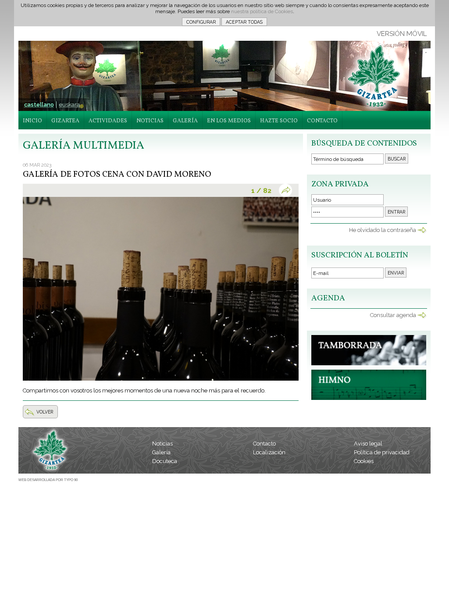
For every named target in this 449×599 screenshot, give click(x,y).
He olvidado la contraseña (382, 230)
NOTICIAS (150, 121)
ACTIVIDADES (108, 121)
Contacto (264, 443)
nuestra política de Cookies (262, 11)
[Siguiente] (287, 190)
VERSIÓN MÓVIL (402, 34)
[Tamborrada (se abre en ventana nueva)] (369, 363)
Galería (161, 452)
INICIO (32, 121)
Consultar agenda (393, 315)
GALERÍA (185, 121)
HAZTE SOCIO (279, 121)
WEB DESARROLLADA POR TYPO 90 (48, 480)
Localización (269, 452)
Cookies (364, 461)
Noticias (162, 443)
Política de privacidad (382, 452)
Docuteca (164, 461)
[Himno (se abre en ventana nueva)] (369, 398)
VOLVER (44, 411)
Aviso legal (368, 443)
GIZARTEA (65, 121)
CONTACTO (322, 121)
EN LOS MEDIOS (229, 121)
